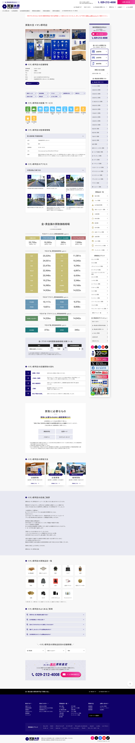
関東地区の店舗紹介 (36, 10)
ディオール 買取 (95, 287)
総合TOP (28, 703)
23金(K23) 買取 (96, 94)
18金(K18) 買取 (96, 109)
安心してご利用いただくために (46, 711)
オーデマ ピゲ (69, 726)
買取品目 (41, 96)
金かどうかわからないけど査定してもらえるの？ (42, 624)
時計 (69, 650)
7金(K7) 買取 (95, 136)
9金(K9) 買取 (95, 128)
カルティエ (58, 728)
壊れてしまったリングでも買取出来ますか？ (40, 629)
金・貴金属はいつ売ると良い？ (37, 619)
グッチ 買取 (94, 291)
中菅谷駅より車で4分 (34, 170)
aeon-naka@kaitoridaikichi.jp (41, 77)
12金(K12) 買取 (96, 121)
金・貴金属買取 (15, 10)
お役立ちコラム (95, 341)
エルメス (92, 726)
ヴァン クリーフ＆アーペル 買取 (98, 308)
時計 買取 (97, 196)
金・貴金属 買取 (98, 205)
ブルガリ (83, 728)
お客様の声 (95, 337)
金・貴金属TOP (78, 7)
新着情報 (27, 713)
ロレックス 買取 (95, 259)
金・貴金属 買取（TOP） (98, 82)
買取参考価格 (28, 708)
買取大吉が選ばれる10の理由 (46, 708)
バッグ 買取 (97, 200)
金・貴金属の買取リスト (98, 329)
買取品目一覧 (63, 703)
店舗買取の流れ (66, 93)
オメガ (51, 726)
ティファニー (65, 728)
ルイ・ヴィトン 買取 (95, 284)
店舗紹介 (27, 709)
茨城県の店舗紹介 (46, 10)
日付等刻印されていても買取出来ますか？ (40, 634)
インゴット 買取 (96, 86)
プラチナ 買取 (95, 183)
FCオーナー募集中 (94, 715)
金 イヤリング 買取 (96, 163)
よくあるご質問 (54, 96)
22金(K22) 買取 (96, 97)
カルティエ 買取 (95, 294)
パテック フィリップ (60, 726)
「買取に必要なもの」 (91, 16)
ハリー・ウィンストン (75, 728)
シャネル (98, 726)
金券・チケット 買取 (99, 232)
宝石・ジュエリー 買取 (100, 209)
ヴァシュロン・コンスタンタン (81, 726)
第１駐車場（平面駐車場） (35, 136)
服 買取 (96, 223)
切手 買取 (97, 227)
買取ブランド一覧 (96, 313)
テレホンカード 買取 (99, 250)
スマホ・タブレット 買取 (100, 245)
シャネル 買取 (94, 280)
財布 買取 (97, 218)
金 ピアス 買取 (95, 159)
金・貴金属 (29, 650)
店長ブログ (29, 83)
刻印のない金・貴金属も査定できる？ (39, 614)
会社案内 (102, 709)
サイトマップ (28, 715)
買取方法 (77, 93)
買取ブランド (28, 706)
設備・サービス (30, 93)
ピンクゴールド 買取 (97, 175)
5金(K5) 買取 (95, 140)
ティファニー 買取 (95, 298)
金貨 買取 (94, 144)
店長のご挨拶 (29, 96)
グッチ (51, 728)
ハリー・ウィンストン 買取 (97, 301)
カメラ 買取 (97, 241)
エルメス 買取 (94, 277)
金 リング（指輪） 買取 (97, 152)
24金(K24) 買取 (96, 90)
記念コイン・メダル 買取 (98, 148)
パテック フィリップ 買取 (97, 266)
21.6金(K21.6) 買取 (97, 101)
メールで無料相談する (73, 674)
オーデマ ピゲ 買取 (96, 270)
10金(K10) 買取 (96, 125)
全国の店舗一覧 (96, 73)
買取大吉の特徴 (43, 706)
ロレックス (45, 726)
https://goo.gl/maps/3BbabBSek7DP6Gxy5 (48, 151)
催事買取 (76, 477)
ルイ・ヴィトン (105, 726)
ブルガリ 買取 (94, 305)
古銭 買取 (97, 236)
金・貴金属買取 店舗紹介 (25, 10)
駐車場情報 (41, 93)
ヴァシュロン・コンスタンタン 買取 (98, 273)
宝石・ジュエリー (51, 650)
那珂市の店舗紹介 (56, 10)
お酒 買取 (97, 214)
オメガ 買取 (94, 263)
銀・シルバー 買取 (96, 187)
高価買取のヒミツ (43, 709)
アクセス (53, 93)
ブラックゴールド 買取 (97, 179)
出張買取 (55, 477)
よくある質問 (129, 7)
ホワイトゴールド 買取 (97, 171)
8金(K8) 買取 (95, 132)
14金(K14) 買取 (96, 117)
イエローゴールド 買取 (98, 167)
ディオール (45, 728)
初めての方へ (87, 7)
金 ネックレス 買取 (96, 156)
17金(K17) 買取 (96, 113)
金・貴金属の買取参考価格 (99, 325)
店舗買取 (35, 477)
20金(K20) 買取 (96, 105)
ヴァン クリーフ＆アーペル (93, 728)
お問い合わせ (99, 34)
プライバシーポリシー (104, 708)
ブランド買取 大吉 (5, 10)
